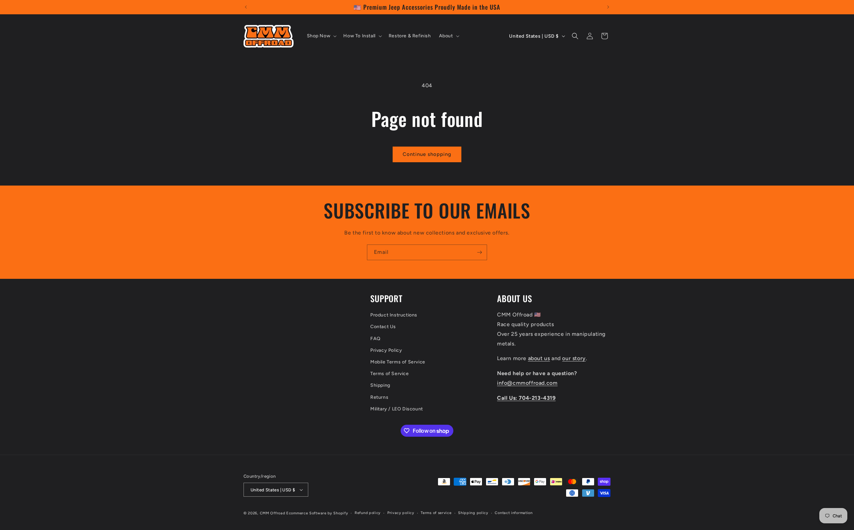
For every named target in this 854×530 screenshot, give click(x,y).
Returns (379, 397)
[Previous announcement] (246, 7)
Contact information (513, 513)
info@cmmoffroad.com (527, 383)
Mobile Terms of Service (397, 362)
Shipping (380, 385)
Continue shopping (427, 154)
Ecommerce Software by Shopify (317, 513)
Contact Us (383, 326)
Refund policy (368, 513)
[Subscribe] (479, 252)
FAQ (375, 338)
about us (539, 358)
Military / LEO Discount (396, 409)
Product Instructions (393, 315)
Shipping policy (473, 513)
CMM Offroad (272, 513)
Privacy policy (400, 513)
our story (573, 358)
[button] (321, 36)
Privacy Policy (386, 350)
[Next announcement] (608, 7)
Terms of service (436, 513)
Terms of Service (389, 373)
